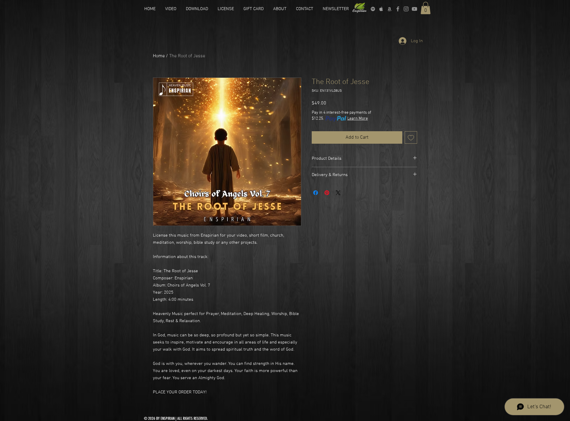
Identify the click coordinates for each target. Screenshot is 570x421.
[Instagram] (406, 9)
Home (159, 56)
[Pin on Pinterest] (326, 192)
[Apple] (381, 9)
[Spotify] (373, 9)
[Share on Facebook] (315, 192)
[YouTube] (414, 9)
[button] (425, 8)
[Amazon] (389, 9)
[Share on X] (338, 192)
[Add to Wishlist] (411, 137)
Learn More (357, 118)
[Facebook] (398, 9)
